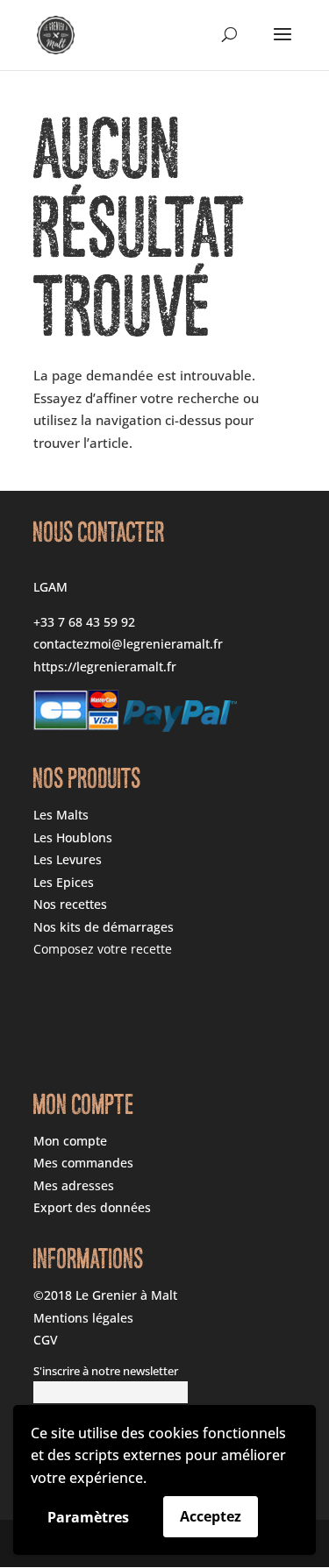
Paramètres (88, 1517)
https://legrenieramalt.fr (104, 666)
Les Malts (61, 814)
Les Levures (67, 859)
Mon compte (70, 1140)
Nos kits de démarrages (103, 927)
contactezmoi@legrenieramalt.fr (128, 643)
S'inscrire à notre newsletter (105, 1371)
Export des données (92, 1207)
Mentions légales (83, 1317)
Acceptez (210, 1516)
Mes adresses (73, 1185)
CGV (45, 1339)
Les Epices (63, 882)
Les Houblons (72, 837)
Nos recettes (70, 904)
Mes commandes (83, 1162)
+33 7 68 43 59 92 (84, 622)
